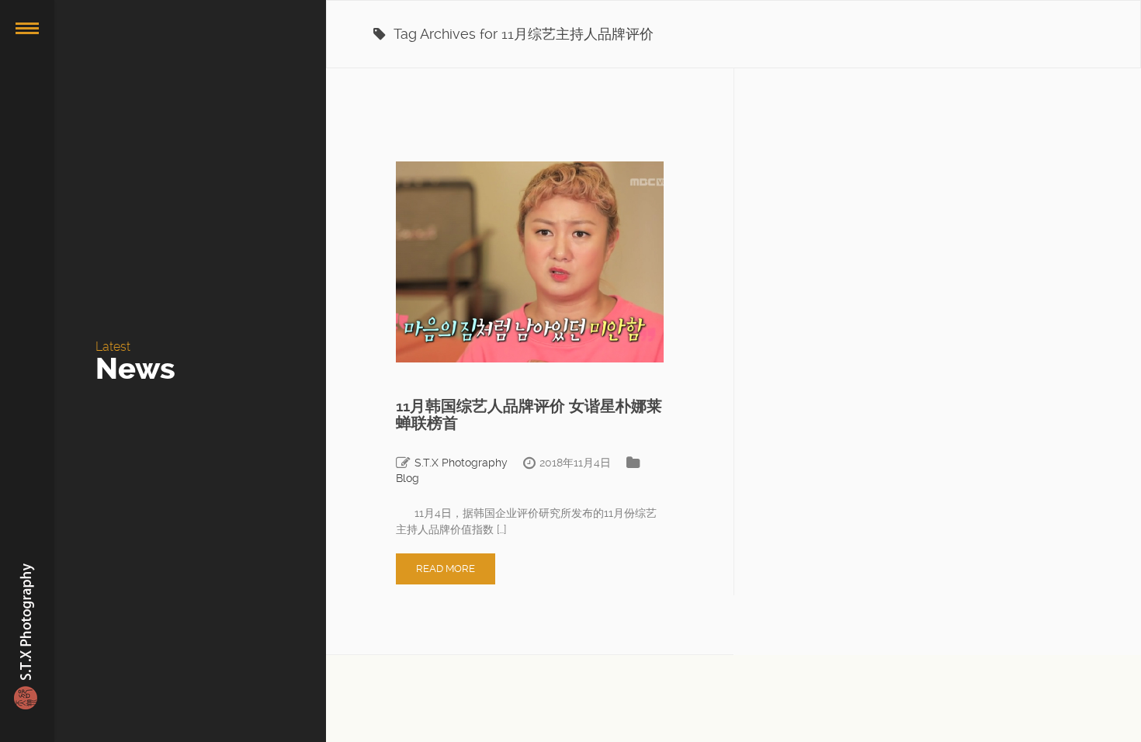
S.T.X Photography (461, 462)
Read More (445, 568)
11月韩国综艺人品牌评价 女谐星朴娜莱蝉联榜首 (529, 414)
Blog (407, 478)
